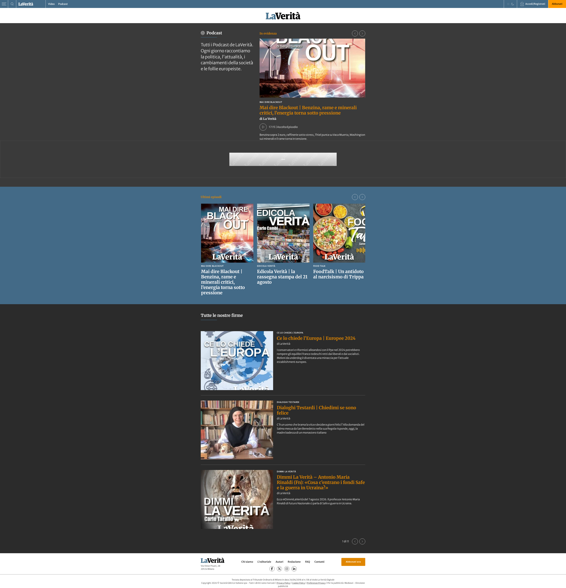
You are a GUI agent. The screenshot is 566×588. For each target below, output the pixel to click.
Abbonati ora (353, 561)
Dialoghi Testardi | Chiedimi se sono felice (316, 410)
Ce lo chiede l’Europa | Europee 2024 (316, 338)
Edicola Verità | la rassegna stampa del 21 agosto (282, 277)
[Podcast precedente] (355, 33)
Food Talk (319, 266)
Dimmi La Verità (286, 471)
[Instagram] (286, 568)
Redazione (294, 561)
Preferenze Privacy (316, 583)
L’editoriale (264, 561)
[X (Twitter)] (279, 568)
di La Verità (283, 343)
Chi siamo (247, 561)
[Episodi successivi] (362, 197)
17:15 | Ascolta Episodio (283, 127)
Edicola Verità (266, 266)
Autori (279, 561)
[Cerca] (12, 4)
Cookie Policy (298, 583)
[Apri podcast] (263, 127)
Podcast (63, 4)
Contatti (319, 561)
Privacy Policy (283, 583)
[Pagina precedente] (355, 541)
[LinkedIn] (294, 568)
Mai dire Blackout (271, 102)
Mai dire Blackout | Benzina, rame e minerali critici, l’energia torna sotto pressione (308, 110)
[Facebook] (272, 568)
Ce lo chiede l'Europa (290, 332)
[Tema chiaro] (508, 4)
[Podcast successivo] (362, 33)
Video (51, 4)
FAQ (307, 561)
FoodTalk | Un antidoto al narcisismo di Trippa (338, 274)
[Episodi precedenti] (355, 197)
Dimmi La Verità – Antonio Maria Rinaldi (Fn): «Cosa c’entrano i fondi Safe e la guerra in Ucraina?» (321, 482)
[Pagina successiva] (362, 541)
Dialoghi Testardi (288, 402)
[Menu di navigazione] (4, 4)
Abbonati (557, 3)
